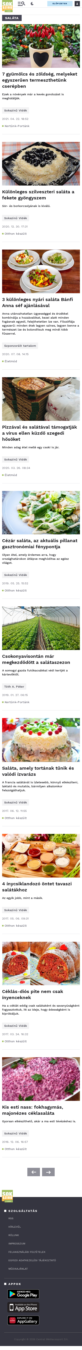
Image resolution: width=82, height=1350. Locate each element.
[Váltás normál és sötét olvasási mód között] (32, 3)
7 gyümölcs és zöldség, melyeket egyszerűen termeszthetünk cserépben (39, 80)
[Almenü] (21, 3)
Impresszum (16, 1243)
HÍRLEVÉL (14, 1226)
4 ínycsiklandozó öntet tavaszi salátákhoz (37, 886)
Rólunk (13, 1235)
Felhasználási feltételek (26, 1252)
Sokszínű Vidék (15, 110)
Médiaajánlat (18, 1268)
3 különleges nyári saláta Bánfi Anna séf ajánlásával (37, 302)
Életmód (11, 361)
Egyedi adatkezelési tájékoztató (32, 1260)
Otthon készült (16, 233)
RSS (10, 1218)
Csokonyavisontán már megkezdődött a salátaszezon (36, 659)
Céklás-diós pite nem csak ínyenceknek (32, 994)
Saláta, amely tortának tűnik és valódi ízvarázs (38, 771)
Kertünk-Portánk (17, 126)
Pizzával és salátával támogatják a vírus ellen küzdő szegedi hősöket (39, 433)
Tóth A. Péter (14, 686)
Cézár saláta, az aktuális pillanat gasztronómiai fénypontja (39, 543)
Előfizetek (60, 3)
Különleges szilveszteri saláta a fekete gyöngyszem (38, 194)
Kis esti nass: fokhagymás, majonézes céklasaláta (32, 1110)
